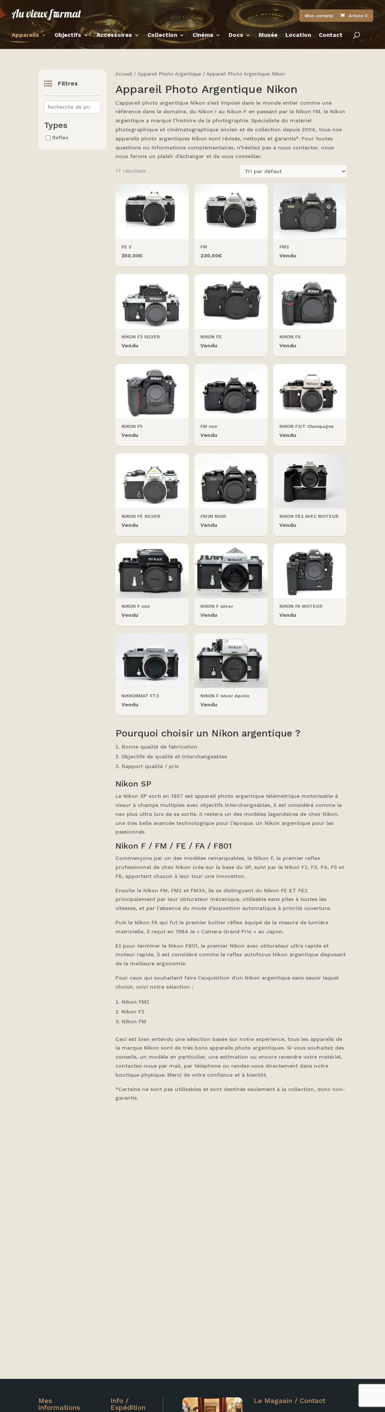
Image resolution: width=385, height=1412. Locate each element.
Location (298, 35)
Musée (268, 35)
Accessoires (114, 35)
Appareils (25, 35)
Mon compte (319, 16)
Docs (236, 35)
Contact (331, 35)
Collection (162, 35)
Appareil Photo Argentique (169, 74)
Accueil (123, 74)
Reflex (60, 137)
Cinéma (202, 35)
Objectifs (68, 35)
